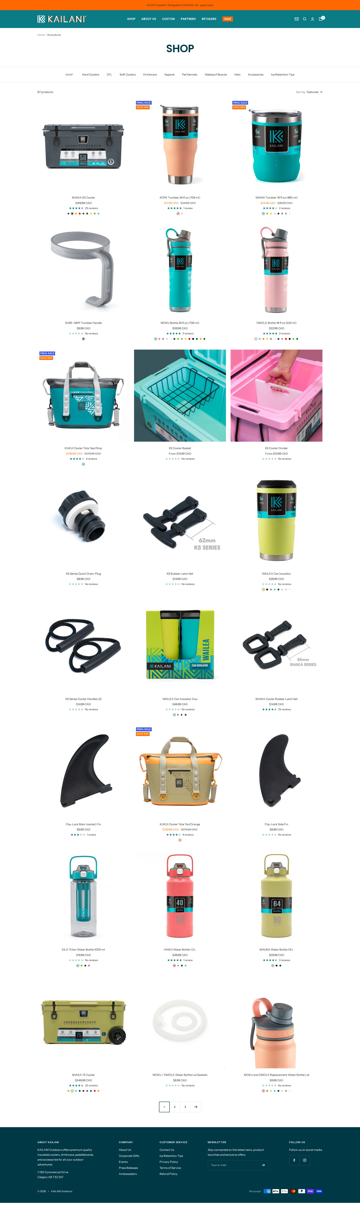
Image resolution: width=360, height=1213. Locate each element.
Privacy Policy (169, 1162)
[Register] (263, 1165)
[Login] (312, 19)
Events (123, 1162)
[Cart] (320, 19)
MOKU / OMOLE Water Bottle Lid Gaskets (180, 1075)
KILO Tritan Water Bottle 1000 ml (83, 949)
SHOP (131, 19)
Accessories (255, 74)
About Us (125, 1150)
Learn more (206, 5)
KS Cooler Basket (180, 448)
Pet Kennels (189, 74)
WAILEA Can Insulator (276, 573)
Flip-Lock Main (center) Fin (83, 824)
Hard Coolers (90, 74)
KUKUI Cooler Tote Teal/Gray (83, 448)
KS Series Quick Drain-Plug (83, 573)
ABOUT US (148, 19)
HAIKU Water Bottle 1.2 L (180, 949)
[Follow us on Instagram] (304, 1160)
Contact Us (167, 1150)
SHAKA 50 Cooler (83, 197)
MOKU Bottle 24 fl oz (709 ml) (180, 323)
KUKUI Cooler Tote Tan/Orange (180, 824)
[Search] (304, 19)
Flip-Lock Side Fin (276, 824)
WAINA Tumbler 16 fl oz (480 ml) (276, 197)
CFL (109, 74)
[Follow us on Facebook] (294, 1160)
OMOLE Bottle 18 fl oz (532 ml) (276, 323)
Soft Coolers (128, 74)
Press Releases (128, 1168)
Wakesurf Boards (216, 74)
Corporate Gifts (129, 1156)
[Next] (195, 1107)
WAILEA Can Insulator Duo (179, 699)
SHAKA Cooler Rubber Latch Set (276, 699)
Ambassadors (128, 1174)
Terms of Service (170, 1168)
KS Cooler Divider (276, 448)
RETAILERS (209, 19)
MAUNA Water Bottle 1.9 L (276, 949)
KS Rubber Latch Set (180, 573)
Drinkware (150, 74)
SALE (227, 19)
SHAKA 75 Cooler (83, 1075)
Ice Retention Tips (282, 74)
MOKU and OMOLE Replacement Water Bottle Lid (276, 1075)
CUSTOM (168, 19)
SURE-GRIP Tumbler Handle (83, 323)
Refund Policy (169, 1174)
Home (41, 34)
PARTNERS (188, 19)
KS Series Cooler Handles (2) (83, 699)
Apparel (169, 74)
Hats (237, 74)
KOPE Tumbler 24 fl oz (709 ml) (180, 197)
